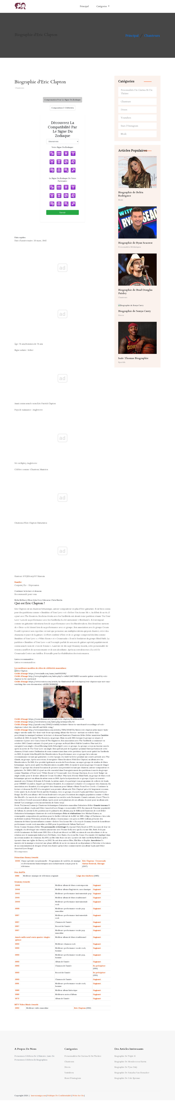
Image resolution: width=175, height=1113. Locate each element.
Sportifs (121, 362)
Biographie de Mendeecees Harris (130, 1061)
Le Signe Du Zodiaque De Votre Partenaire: (62, 179)
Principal (84, 6)
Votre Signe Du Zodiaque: (62, 147)
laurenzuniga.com (38, 1095)
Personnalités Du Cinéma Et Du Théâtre (136, 91)
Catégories (101, 6)
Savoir (62, 212)
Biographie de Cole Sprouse (127, 1078)
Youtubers (126, 117)
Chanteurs (152, 36)
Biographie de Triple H (125, 1056)
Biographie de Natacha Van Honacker (131, 1072)
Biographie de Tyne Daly (125, 1067)
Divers (124, 109)
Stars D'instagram (129, 125)
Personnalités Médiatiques (129, 247)
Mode (124, 134)
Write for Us (78, 1095)
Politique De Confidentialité (59, 1095)
